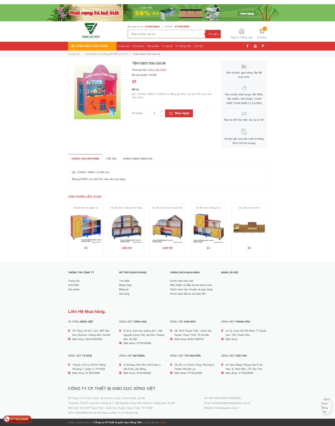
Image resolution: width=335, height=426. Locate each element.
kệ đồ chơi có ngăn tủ (86, 207)
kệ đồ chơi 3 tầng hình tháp (126, 207)
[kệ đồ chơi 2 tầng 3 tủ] (208, 228)
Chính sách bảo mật (181, 280)
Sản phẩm (153, 46)
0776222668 (152, 26)
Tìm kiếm (124, 280)
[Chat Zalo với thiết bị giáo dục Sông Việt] (327, 405)
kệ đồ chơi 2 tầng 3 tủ (208, 207)
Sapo (163, 422)
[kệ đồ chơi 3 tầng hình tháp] (127, 228)
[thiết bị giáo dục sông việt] (167, 12)
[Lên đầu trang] (328, 415)
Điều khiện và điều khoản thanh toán (191, 285)
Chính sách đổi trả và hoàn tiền (188, 293)
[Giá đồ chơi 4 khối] (249, 228)
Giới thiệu (138, 46)
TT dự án (167, 46)
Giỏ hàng (124, 293)
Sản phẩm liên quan (85, 196)
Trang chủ (124, 46)
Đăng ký (235, 37)
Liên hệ (198, 46)
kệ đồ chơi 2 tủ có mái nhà (167, 207)
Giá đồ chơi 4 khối (249, 207)
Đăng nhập (247, 37)
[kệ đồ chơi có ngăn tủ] (86, 228)
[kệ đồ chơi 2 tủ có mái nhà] (167, 228)
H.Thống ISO (183, 46)
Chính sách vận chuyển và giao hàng (191, 289)
